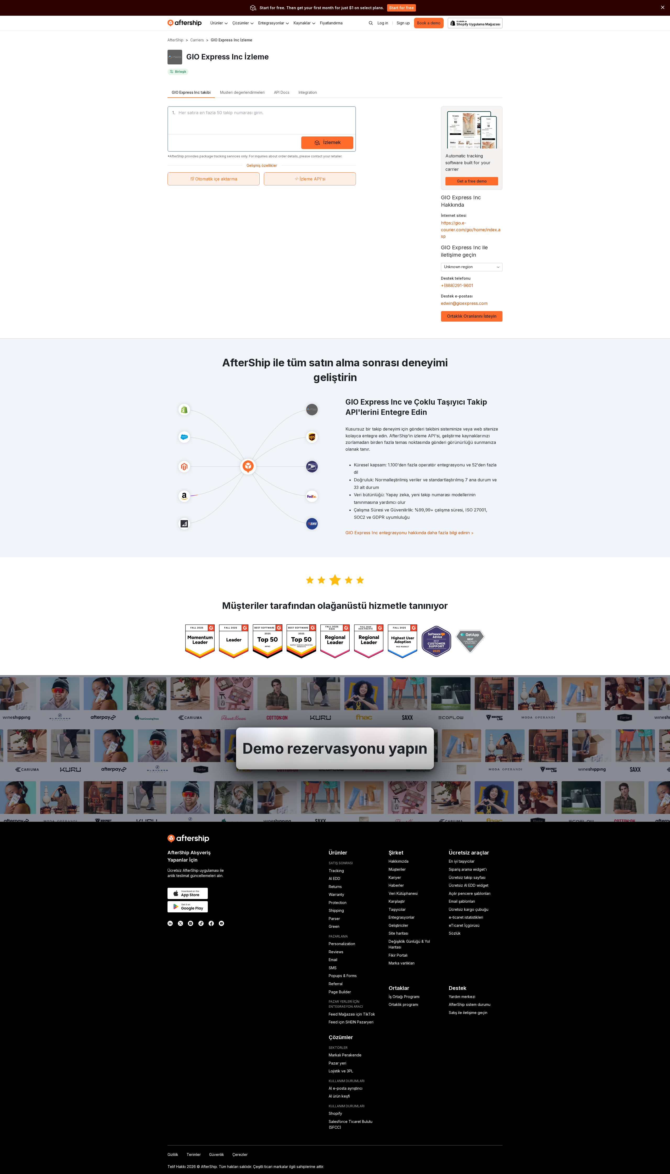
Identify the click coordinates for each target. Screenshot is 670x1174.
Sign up (403, 23)
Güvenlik (216, 1154)
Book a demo (428, 23)
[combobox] (471, 267)
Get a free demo (472, 181)
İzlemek (332, 142)
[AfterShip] (186, 23)
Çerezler (240, 1154)
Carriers (197, 40)
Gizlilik (173, 1154)
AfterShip (175, 40)
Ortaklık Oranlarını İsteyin (471, 316)
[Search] (370, 23)
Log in (383, 23)
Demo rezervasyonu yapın (335, 748)
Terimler (194, 1154)
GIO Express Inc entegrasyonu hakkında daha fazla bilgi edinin (409, 532)
